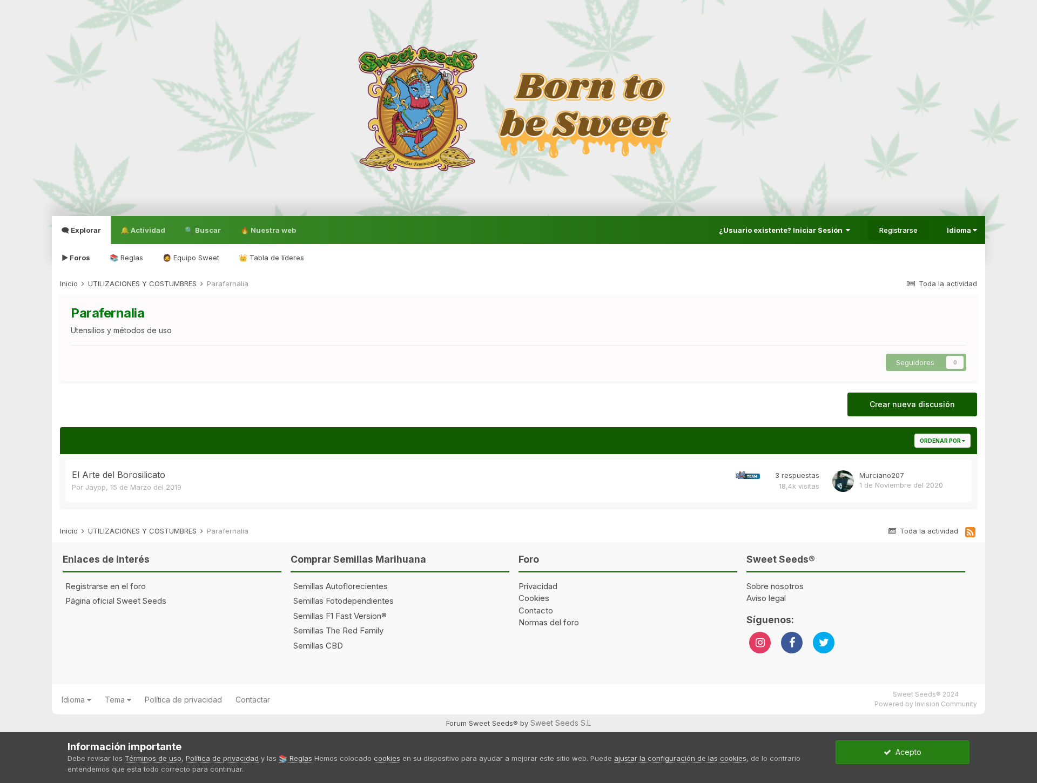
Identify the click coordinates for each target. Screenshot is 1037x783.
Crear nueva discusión (912, 404)
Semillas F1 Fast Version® (340, 616)
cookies (387, 758)
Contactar (252, 699)
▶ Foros (76, 257)
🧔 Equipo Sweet (191, 257)
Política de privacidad (183, 699)
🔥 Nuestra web (268, 230)
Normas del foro (548, 622)
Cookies (533, 598)
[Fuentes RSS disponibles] (970, 532)
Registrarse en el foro (105, 586)
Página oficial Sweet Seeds (115, 601)
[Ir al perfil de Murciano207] (843, 481)
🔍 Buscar (203, 230)
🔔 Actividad (142, 230)
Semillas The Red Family (338, 630)
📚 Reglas (126, 257)
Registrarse (898, 230)
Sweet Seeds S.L (560, 722)
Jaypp (95, 487)
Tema (116, 699)
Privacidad (537, 586)
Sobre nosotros (775, 586)
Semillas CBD (318, 645)
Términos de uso (153, 758)
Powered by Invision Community (925, 704)
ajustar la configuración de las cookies (680, 758)
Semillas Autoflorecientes (340, 586)
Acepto (906, 752)
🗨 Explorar (81, 230)
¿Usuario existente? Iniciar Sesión (782, 230)
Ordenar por (941, 440)
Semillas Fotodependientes (343, 601)
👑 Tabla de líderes (271, 257)
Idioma (960, 230)
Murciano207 (881, 475)
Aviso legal (766, 598)
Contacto (535, 610)
